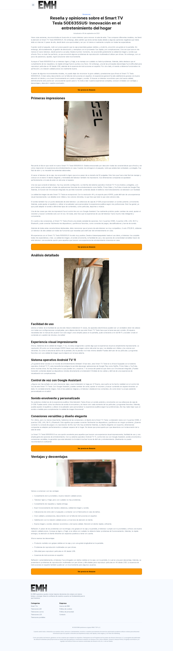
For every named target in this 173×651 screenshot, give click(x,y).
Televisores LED (36, 609)
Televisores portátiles (38, 617)
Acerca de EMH (64, 606)
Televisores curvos (37, 612)
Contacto (62, 614)
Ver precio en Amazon (86, 90)
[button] (33, 5)
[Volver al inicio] (89, 5)
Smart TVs (34, 606)
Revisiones (86, 14)
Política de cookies (65, 609)
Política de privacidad (66, 612)
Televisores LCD (36, 614)
